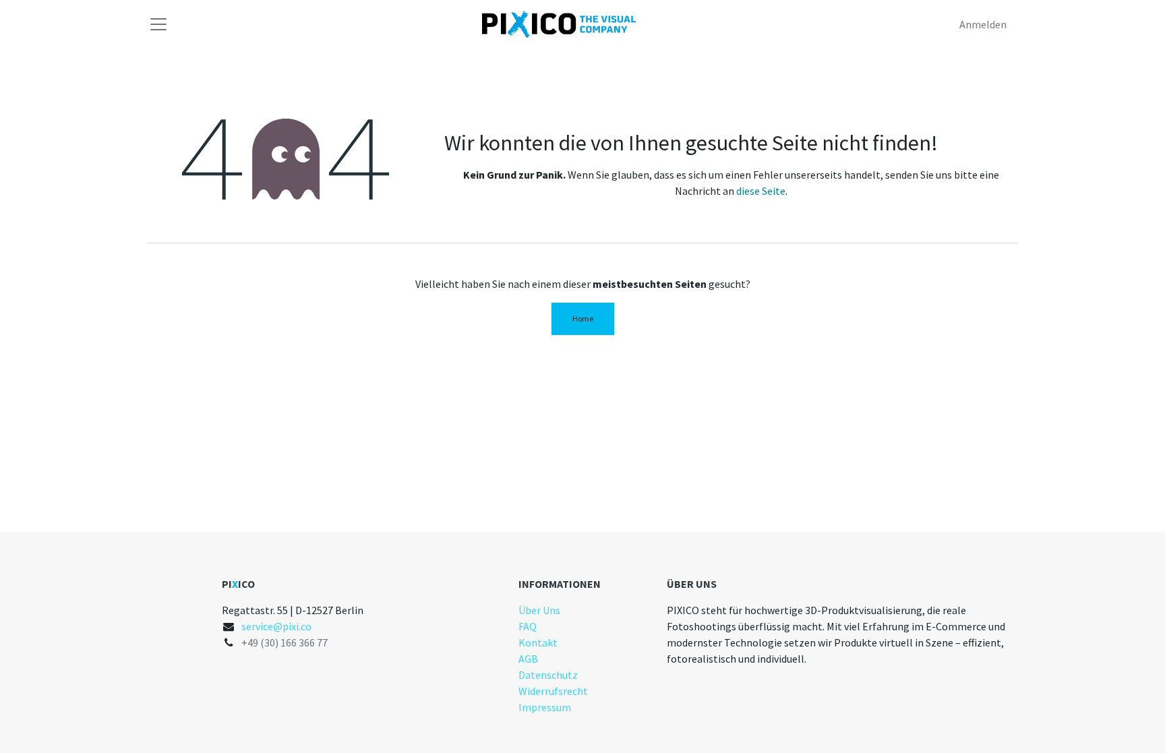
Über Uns (539, 610)
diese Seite (760, 191)
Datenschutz (548, 675)
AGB (528, 658)
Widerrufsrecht (553, 691)
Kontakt (538, 642)
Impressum (544, 707)
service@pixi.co (276, 626)
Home (582, 318)
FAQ (527, 626)
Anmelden (983, 24)
